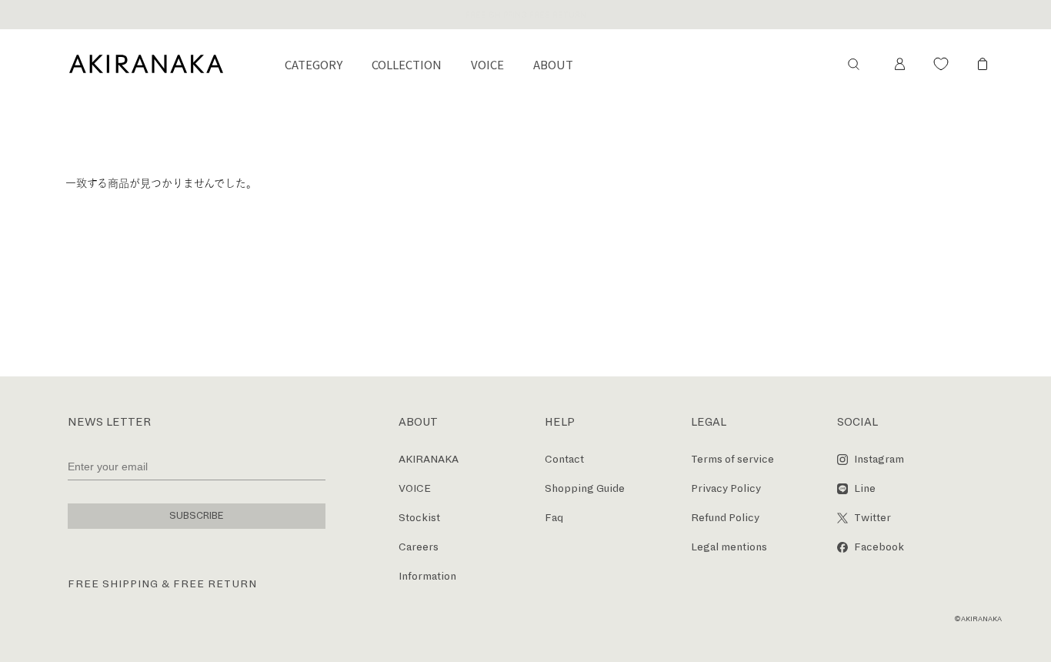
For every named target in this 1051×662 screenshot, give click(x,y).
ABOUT (553, 64)
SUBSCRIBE (196, 515)
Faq (554, 517)
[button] (853, 63)
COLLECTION (407, 64)
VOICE (487, 64)
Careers (419, 547)
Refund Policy (725, 517)
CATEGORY (313, 64)
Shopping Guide (585, 488)
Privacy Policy (726, 488)
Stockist (419, 517)
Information (427, 576)
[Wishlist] (941, 64)
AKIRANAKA (429, 459)
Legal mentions (729, 547)
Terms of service (732, 459)
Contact (564, 459)
